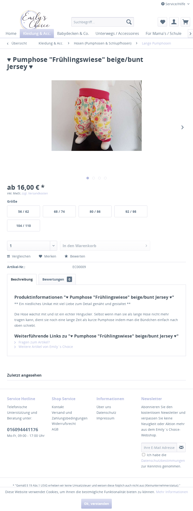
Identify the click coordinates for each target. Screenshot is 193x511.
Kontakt (58, 407)
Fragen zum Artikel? (34, 342)
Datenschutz (106, 412)
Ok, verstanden (96, 503)
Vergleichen (21, 256)
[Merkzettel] (162, 22)
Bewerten (77, 256)
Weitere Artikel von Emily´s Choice (45, 346)
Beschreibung (22, 279)
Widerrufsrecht (64, 423)
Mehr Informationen (172, 492)
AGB (55, 429)
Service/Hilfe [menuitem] (175, 4)
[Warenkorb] (185, 22)
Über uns (103, 407)
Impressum (105, 418)
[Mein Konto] (174, 22)
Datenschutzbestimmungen (163, 460)
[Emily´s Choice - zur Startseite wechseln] (35, 20)
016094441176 (22, 430)
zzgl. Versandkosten (35, 193)
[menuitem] (102, 22)
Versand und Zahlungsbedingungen (70, 415)
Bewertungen (56, 279)
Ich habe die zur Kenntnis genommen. (163, 460)
